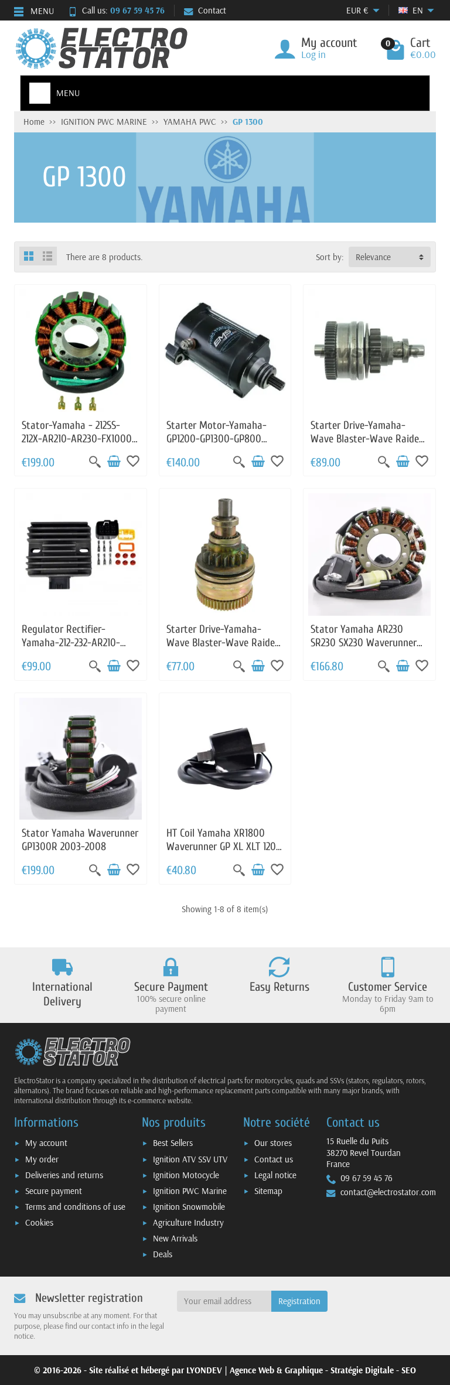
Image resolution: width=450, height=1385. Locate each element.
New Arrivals (175, 1238)
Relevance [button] (373, 256)
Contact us (273, 1159)
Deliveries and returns (64, 1175)
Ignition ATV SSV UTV (190, 1159)
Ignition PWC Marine (190, 1190)
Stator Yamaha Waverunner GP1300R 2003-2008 (80, 840)
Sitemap (268, 1190)
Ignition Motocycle (186, 1175)
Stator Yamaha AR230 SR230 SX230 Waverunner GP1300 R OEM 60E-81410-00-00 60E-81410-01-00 (366, 649)
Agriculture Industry (188, 1222)
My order (42, 1159)
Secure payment (53, 1190)
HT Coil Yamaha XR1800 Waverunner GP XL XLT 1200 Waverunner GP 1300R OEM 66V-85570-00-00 (224, 853)
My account (46, 1142)
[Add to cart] (114, 462)
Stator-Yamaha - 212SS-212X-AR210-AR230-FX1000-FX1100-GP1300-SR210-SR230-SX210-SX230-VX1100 (79, 445)
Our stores (273, 1142)
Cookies (39, 1222)
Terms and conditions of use (75, 1206)
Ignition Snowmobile (189, 1206)
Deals (162, 1254)
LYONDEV (204, 1370)
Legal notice (275, 1175)
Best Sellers (173, 1142)
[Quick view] (95, 462)
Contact (212, 10)
